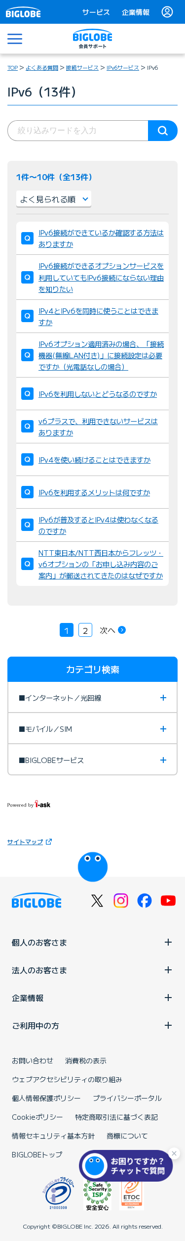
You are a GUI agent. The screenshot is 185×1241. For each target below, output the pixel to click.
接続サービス (82, 67)
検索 (163, 130)
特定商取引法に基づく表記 (116, 1117)
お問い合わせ (32, 1060)
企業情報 (135, 12)
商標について (127, 1136)
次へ (107, 630)
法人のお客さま (39, 970)
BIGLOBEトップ (37, 1154)
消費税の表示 (86, 1060)
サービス (96, 12)
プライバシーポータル (127, 1098)
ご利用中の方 (35, 1025)
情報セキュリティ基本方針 (53, 1136)
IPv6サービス (123, 67)
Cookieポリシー (37, 1117)
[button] (128, 1166)
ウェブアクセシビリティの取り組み (67, 1079)
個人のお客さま (39, 942)
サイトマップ (25, 841)
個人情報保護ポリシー (46, 1098)
